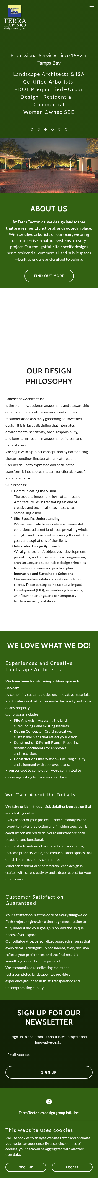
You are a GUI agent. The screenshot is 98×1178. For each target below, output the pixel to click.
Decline (26, 1167)
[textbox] (49, 1054)
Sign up (49, 1072)
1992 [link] (77, 55)
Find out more (49, 276)
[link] (15, 6)
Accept (72, 1167)
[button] (32, 129)
